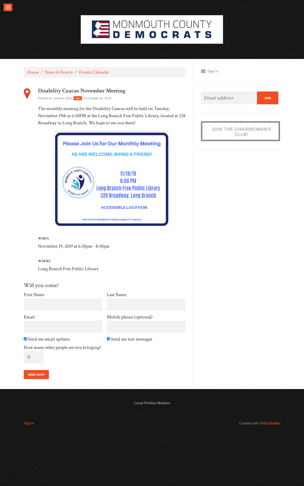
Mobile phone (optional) (129, 317)
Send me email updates (49, 339)
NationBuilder (270, 422)
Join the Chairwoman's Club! (241, 131)
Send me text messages (132, 339)
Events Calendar (94, 72)
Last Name (116, 295)
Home (33, 72)
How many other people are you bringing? (62, 348)
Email (29, 317)
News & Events (59, 72)
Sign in (213, 70)
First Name (34, 295)
